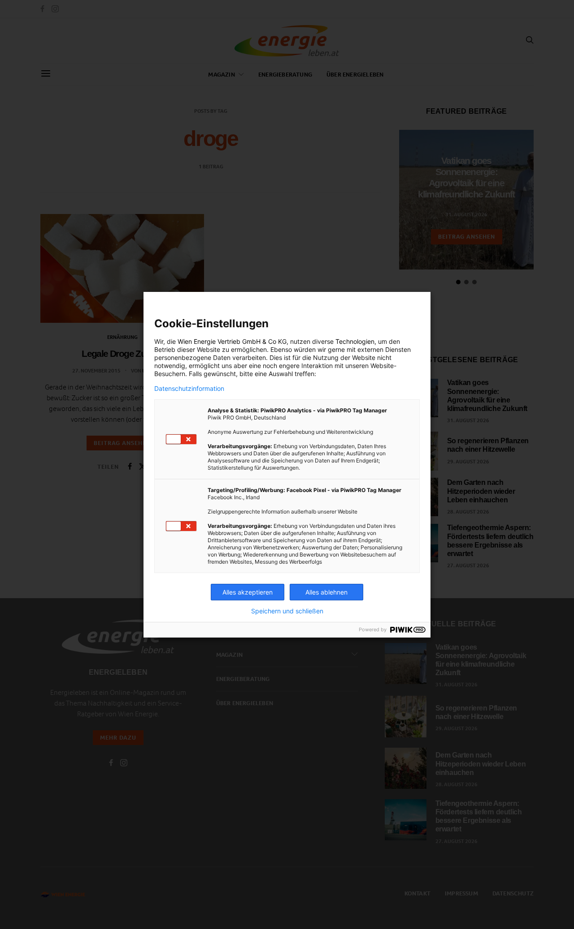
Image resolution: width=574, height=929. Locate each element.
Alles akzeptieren (247, 592)
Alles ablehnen (326, 592)
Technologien (354, 341)
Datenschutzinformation (189, 388)
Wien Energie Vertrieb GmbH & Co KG (232, 341)
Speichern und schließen (287, 611)
